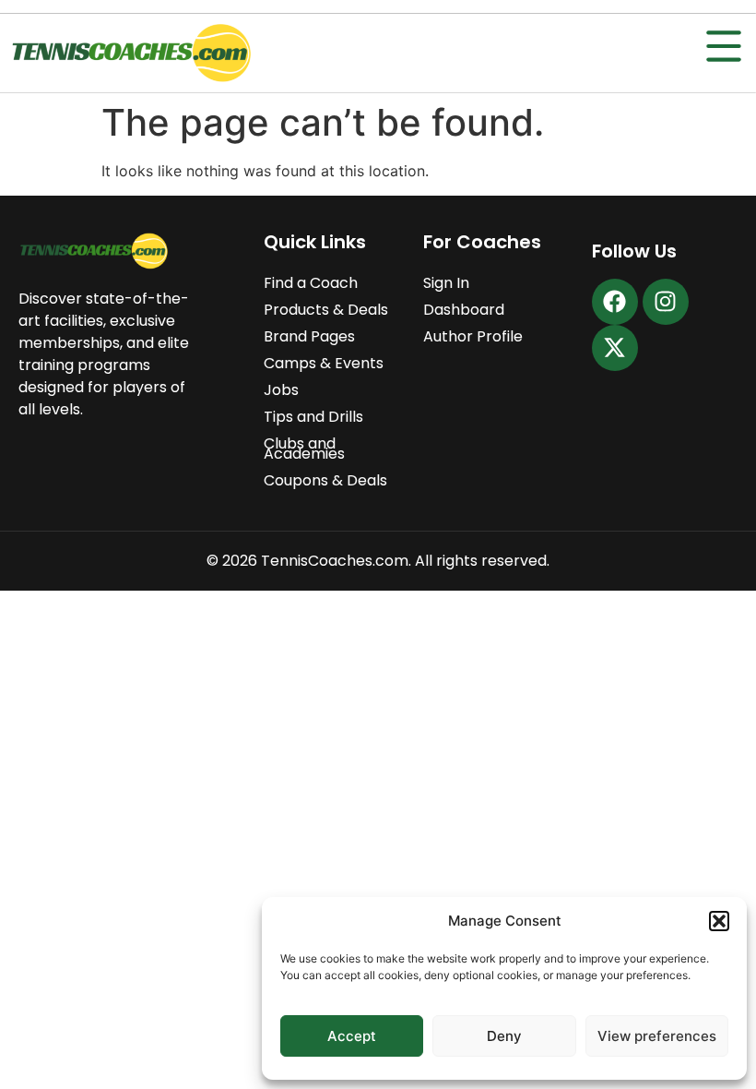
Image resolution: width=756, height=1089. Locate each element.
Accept (351, 1036)
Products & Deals (326, 309)
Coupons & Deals (325, 480)
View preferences (656, 1036)
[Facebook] (615, 302)
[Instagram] (666, 302)
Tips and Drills (313, 416)
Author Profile (473, 336)
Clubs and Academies (304, 448)
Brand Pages (309, 336)
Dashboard (463, 309)
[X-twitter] (615, 348)
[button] (719, 921)
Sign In (446, 282)
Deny (504, 1036)
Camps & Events (324, 363)
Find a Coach (311, 282)
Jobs (281, 390)
